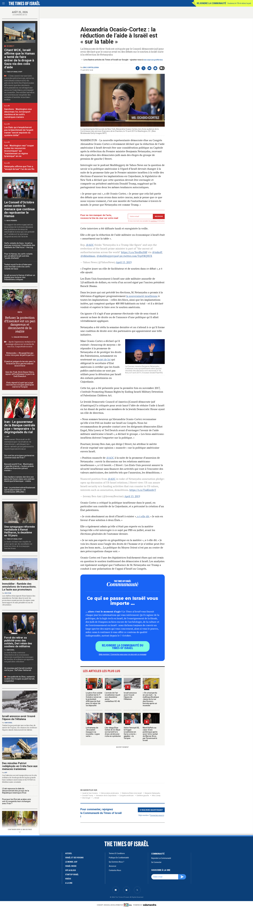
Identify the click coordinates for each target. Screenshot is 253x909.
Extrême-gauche (143, 795)
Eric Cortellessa (91, 67)
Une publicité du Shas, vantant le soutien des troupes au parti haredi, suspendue (19, 679)
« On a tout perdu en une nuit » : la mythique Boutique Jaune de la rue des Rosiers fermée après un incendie (151, 699)
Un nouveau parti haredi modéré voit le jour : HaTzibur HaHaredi (18, 669)
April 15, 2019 (124, 262)
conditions (154, 221)
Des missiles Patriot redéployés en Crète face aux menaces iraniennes (19, 766)
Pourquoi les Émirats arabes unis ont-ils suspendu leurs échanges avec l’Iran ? (16, 801)
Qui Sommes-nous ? (116, 862)
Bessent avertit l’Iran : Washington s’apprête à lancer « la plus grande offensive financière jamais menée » (19, 467)
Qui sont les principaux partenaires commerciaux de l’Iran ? (19, 456)
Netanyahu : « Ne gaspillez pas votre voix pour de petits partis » (19, 354)
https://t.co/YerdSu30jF (134, 252)
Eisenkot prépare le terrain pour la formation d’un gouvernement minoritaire (19, 363)
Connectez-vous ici (157, 815)
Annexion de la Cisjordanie (106, 795)
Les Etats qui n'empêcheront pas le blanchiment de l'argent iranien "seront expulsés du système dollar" (18, 131)
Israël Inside (70, 866)
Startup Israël (72, 874)
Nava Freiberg (12, 220)
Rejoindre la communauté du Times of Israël (122, 646)
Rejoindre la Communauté (211, 3)
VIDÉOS (68, 879)
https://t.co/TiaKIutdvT (142, 490)
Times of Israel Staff (14, 72)
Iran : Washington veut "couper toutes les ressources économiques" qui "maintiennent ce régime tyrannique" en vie (19, 150)
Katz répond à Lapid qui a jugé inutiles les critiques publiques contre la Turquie (20, 384)
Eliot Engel (86, 798)
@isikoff (157, 252)
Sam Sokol (10, 650)
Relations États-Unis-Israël (132, 793)
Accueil (68, 853)
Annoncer (112, 866)
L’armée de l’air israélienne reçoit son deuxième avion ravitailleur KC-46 (112, 697)
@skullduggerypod (107, 256)
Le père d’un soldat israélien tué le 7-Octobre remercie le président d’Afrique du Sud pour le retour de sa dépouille (94, 699)
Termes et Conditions (117, 853)
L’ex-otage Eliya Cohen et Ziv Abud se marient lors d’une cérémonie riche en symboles (113, 732)
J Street (96, 798)
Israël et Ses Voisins (90, 793)
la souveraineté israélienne (142, 296)
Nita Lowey (156, 795)
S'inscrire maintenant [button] (151, 810)
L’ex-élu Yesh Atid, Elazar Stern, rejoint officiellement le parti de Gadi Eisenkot (19, 374)
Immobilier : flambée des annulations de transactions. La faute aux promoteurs (19, 586)
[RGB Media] (128, 904)
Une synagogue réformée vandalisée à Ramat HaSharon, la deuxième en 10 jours (19, 531)
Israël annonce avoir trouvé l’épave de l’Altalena (130, 696)
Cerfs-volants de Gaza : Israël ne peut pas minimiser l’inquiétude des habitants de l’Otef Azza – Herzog (19, 245)
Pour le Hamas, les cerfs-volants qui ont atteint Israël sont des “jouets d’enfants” (18, 256)
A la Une (68, 883)
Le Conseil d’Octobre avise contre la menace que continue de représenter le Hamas (19, 209)
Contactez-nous (115, 870)
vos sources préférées (153, 60)
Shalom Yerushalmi (21, 337)
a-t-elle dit (143, 516)
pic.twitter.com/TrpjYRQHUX (135, 256)
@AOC (90, 244)
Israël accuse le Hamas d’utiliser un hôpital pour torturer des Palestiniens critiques (19, 277)
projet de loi (104, 359)
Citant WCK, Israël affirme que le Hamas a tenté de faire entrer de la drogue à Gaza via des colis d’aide (19, 58)
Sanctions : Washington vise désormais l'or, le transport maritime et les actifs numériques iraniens (18, 113)
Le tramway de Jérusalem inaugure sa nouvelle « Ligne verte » (93, 732)
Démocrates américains (110, 793)
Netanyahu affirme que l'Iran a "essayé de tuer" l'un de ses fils (19, 167)
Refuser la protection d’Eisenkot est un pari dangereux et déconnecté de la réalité (19, 324)
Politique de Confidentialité (119, 858)
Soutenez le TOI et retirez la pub (239, 3)
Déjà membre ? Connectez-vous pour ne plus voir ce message (122, 654)
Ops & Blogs (70, 870)
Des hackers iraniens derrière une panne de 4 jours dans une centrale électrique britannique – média (19, 479)
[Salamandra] (149, 905)
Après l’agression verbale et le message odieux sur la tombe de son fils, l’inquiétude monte (20, 344)
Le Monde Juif (71, 862)
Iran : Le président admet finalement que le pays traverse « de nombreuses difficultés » (19, 490)
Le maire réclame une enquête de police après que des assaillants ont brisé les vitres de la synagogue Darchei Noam (18, 545)
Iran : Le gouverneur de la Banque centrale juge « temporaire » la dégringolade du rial (19, 427)
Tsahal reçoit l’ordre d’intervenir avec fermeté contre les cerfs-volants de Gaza (18, 266)
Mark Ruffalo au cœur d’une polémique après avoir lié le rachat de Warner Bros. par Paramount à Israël (150, 734)
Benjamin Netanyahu (152, 793)
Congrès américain (126, 795)
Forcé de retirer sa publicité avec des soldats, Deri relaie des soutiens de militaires (18, 642)
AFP (8, 436)
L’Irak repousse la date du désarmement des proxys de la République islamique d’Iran (15, 791)
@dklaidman (87, 256)
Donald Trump (87, 795)
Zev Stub (7, 593)
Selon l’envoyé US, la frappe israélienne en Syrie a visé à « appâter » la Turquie (131, 733)
